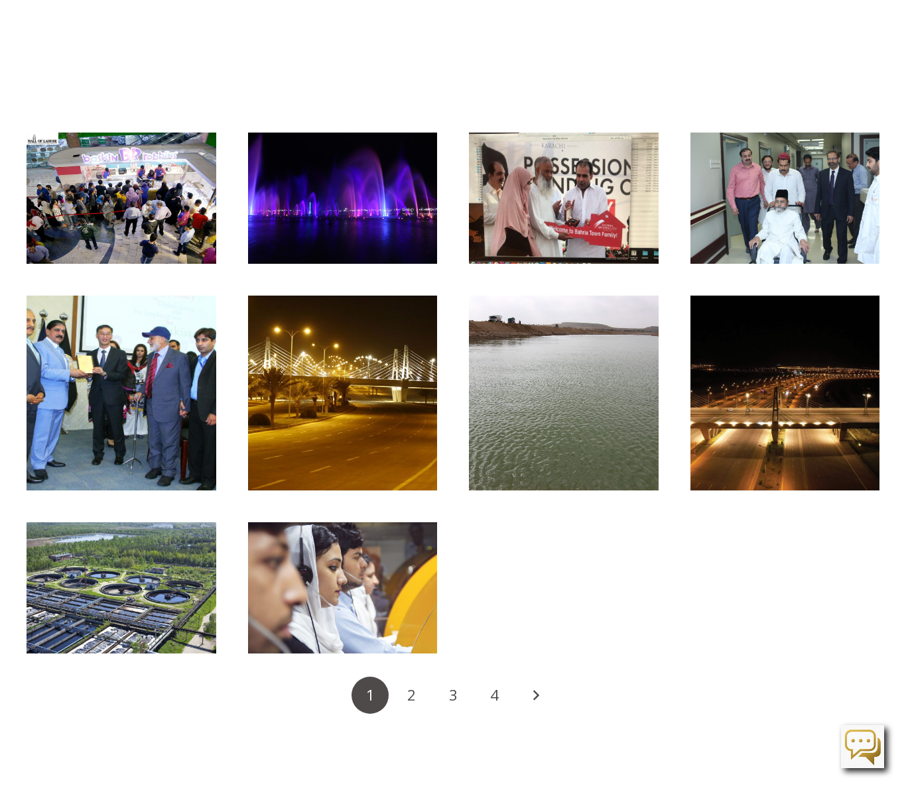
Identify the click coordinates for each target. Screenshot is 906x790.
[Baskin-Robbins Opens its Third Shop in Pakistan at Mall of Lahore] (121, 198)
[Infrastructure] (343, 393)
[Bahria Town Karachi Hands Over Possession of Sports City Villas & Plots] (564, 198)
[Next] (535, 695)
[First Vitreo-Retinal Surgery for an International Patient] (785, 198)
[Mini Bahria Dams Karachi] (564, 393)
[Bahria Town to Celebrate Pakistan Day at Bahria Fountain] (343, 198)
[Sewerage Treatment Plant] (121, 587)
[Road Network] (785, 393)
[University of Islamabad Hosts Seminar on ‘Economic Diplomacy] (121, 393)
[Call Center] (343, 587)
